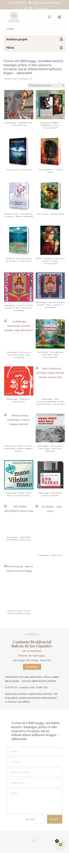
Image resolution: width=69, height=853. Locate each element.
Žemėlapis (32, 666)
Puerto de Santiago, (32, 655)
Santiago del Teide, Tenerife (32, 660)
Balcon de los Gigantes (32, 645)
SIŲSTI (55, 819)
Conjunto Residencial (32, 641)
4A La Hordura (32, 650)
